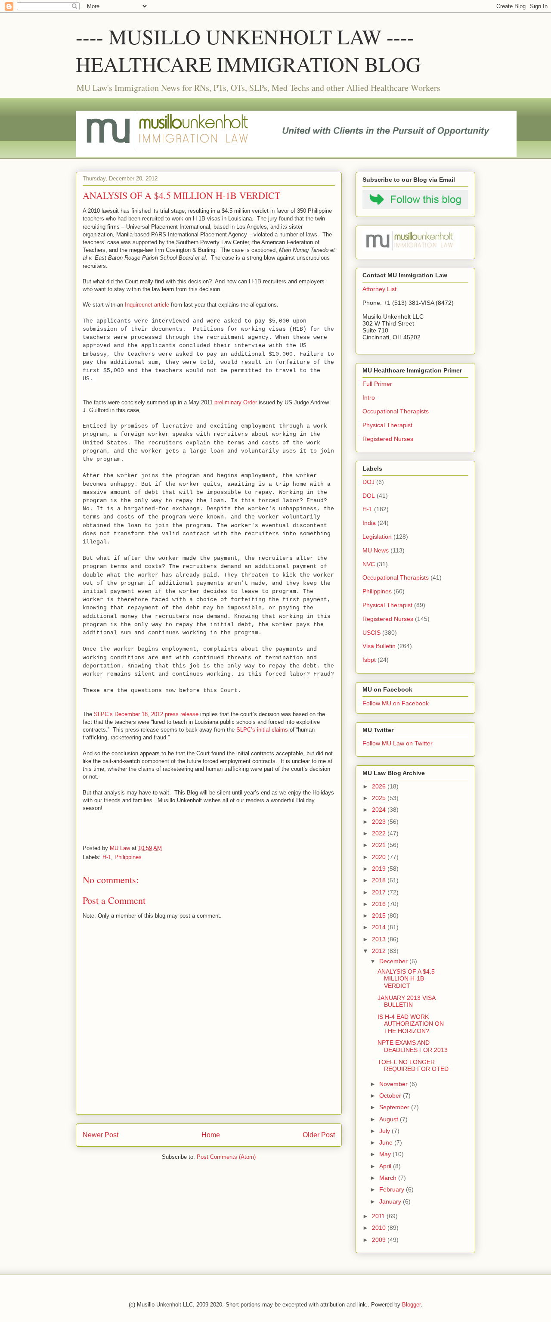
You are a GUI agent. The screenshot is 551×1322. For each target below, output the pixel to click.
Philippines (128, 857)
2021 (379, 844)
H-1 (106, 857)
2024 (379, 809)
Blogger (411, 1304)
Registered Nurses (387, 438)
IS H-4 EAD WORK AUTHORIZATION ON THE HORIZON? (411, 1024)
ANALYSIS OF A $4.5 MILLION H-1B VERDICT (406, 979)
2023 (379, 821)
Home (210, 1135)
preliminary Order (235, 402)
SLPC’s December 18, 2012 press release (146, 714)
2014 (379, 927)
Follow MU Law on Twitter (397, 743)
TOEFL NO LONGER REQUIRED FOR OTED (413, 1065)
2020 (379, 856)
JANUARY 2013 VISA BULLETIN (406, 1001)
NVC (368, 564)
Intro (368, 397)
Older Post (319, 1135)
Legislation (377, 536)
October (391, 1095)
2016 (379, 903)
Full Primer (377, 383)
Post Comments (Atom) (226, 1157)
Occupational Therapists (395, 411)
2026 (379, 786)
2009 (379, 1239)
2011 (379, 1216)
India (369, 522)
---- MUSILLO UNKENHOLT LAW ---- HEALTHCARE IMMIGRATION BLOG (248, 50)
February (392, 1189)
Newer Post (100, 1135)
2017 (379, 892)
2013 (379, 939)
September (395, 1107)
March (388, 1177)
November (394, 1083)
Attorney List (379, 289)
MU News (375, 550)
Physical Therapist (387, 425)
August (389, 1119)
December (394, 961)
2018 (379, 880)
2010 (379, 1227)
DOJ (368, 481)
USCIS (371, 632)
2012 (379, 950)
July (385, 1130)
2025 (379, 797)
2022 (379, 833)
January (391, 1201)
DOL (368, 495)
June (386, 1142)
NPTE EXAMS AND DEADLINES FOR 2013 (413, 1046)
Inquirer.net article (147, 304)
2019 (379, 868)
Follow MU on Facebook (395, 703)
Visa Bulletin (379, 645)
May (386, 1154)
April (386, 1166)
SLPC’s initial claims (262, 729)
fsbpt (369, 659)
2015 (379, 915)
